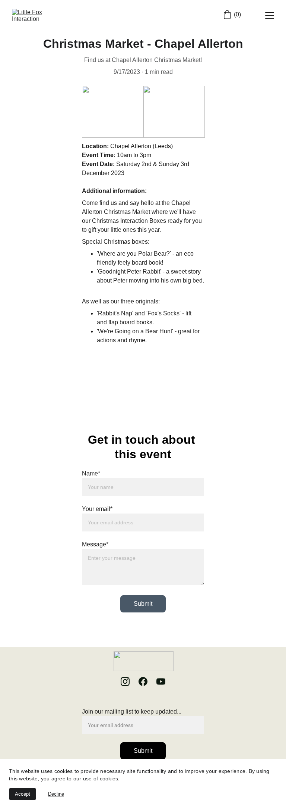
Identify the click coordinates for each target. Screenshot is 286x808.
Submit (143, 603)
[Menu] (269, 15)
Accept (22, 794)
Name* (91, 473)
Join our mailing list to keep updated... (131, 711)
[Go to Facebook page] (147, 681)
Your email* (97, 509)
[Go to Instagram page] (129, 681)
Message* (95, 544)
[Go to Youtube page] (160, 681)
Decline (56, 794)
